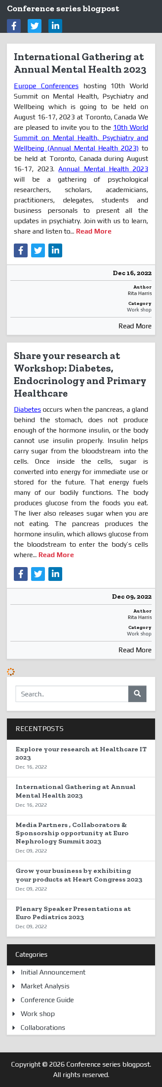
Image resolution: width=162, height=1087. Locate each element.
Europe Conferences (46, 86)
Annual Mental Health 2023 (103, 169)
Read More (135, 326)
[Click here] (14, 26)
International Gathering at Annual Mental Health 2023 (80, 62)
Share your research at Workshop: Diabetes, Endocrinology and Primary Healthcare (80, 374)
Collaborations (43, 1027)
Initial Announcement (53, 972)
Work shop (139, 309)
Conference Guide (47, 1000)
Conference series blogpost (63, 8)
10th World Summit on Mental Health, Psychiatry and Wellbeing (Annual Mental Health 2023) (81, 137)
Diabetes (27, 409)
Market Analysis (45, 986)
